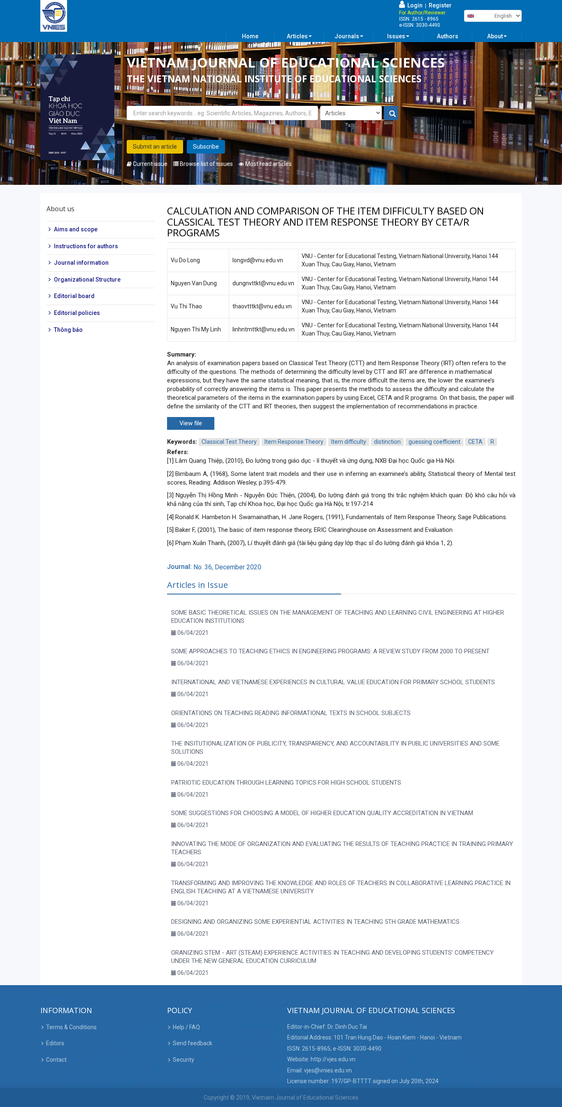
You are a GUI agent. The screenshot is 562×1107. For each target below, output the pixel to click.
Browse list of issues (206, 164)
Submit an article (155, 146)
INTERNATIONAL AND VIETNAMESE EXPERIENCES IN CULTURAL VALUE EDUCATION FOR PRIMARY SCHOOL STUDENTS (333, 682)
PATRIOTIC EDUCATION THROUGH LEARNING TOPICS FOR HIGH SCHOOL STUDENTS (286, 782)
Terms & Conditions (71, 1027)
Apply (391, 113)
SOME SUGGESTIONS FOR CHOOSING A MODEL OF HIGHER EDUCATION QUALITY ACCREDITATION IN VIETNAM (322, 813)
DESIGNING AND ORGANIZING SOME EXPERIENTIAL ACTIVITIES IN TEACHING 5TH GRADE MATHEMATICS (315, 921)
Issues (396, 36)
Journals (346, 36)
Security (183, 1059)
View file (190, 423)
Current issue (149, 164)
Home (250, 36)
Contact (56, 1059)
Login (414, 5)
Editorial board (74, 296)
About (495, 36)
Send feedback (192, 1043)
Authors (447, 36)
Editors (55, 1043)
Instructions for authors (86, 245)
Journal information (81, 262)
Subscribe (206, 146)
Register (440, 5)
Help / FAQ (186, 1027)
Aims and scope (76, 229)
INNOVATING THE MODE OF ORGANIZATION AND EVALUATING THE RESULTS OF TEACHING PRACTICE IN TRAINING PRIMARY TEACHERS (342, 848)
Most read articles (268, 164)
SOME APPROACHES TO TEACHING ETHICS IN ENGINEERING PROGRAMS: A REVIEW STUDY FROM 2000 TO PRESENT (330, 651)
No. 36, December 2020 (227, 567)
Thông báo (68, 329)
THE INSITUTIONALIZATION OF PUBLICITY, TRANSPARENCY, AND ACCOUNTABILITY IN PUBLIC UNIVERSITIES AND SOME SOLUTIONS (335, 747)
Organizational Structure (87, 279)
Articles (297, 36)
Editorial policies (77, 313)
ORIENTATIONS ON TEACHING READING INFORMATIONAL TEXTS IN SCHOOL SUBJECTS (291, 713)
